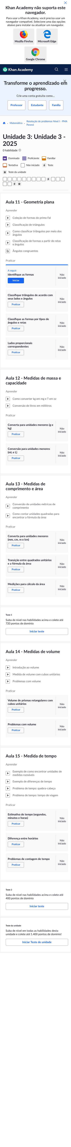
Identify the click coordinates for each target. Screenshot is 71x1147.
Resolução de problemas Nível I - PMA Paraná (47, 123)
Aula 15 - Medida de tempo (31, 756)
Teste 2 (9, 890)
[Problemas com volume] (58, 179)
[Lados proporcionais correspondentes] (19, 179)
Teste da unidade (13, 926)
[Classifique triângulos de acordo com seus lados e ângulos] (10, 179)
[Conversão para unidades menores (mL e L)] (29, 179)
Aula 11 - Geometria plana (30, 202)
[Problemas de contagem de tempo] (10, 184)
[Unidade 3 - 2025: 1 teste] (48, 179)
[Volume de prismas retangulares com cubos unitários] (53, 179)
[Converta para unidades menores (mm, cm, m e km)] (34, 179)
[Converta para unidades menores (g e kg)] (24, 179)
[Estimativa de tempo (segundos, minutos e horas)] (63, 179)
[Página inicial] (4, 123)
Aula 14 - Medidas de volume (33, 652)
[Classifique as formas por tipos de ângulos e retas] (14, 179)
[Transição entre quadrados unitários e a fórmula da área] (39, 179)
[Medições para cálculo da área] (43, 179)
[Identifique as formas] (5, 179)
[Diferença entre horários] (5, 184)
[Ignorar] (65, 3)
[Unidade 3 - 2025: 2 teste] (14, 184)
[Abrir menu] (66, 69)
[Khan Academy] (16, 69)
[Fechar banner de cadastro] (64, 81)
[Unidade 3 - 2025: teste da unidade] (19, 184)
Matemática (16, 123)
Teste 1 (9, 615)
